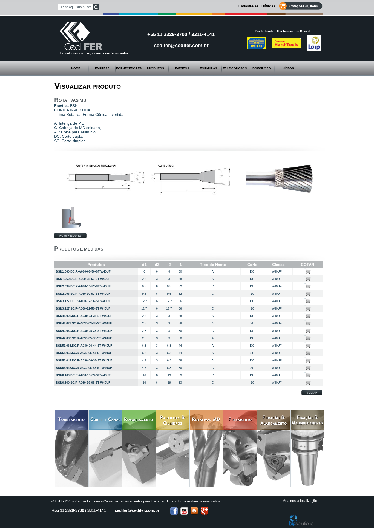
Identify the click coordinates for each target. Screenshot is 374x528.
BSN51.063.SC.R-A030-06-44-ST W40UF (84, 353)
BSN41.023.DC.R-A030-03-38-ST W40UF (84, 316)
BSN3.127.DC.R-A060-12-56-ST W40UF (83, 301)
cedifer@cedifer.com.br (181, 45)
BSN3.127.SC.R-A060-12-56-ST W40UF (83, 308)
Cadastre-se (248, 6)
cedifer (137, 510)
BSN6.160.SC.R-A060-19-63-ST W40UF (83, 382)
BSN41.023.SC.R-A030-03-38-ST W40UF (84, 323)
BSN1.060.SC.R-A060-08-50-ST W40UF (83, 278)
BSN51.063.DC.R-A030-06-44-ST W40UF (84, 345)
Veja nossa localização (300, 501)
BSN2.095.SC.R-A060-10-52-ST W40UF (83, 293)
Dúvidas (268, 6)
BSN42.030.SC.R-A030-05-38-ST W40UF (84, 338)
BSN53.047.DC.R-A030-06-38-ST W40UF (84, 360)
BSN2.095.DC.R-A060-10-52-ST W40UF (83, 286)
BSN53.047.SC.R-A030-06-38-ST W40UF (84, 367)
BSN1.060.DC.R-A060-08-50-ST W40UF (83, 271)
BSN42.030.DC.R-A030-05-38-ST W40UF (84, 330)
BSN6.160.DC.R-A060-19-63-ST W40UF (83, 375)
